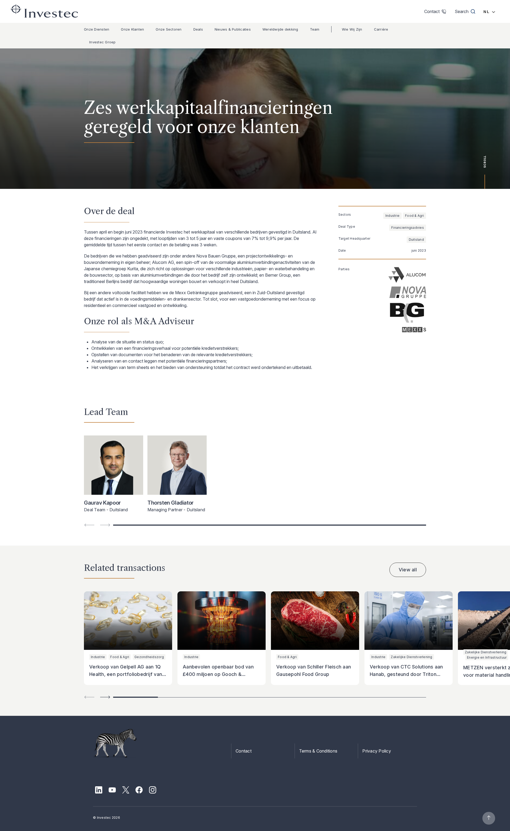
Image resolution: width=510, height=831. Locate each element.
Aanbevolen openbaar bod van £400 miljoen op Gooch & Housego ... (218, 674)
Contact (244, 751)
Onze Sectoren (168, 29)
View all (408, 569)
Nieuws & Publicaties (233, 29)
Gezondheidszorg (149, 657)
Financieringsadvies (407, 228)
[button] (105, 697)
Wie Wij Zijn (352, 29)
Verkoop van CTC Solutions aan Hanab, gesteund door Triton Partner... (406, 674)
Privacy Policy (376, 751)
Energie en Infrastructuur (487, 657)
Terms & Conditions (318, 751)
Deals (198, 29)
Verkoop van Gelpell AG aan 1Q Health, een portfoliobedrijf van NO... (125, 674)
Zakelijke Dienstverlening (411, 657)
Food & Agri (414, 216)
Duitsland (416, 240)
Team (315, 29)
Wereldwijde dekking (280, 29)
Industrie (392, 216)
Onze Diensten (96, 29)
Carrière (381, 29)
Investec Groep (102, 42)
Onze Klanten (132, 29)
